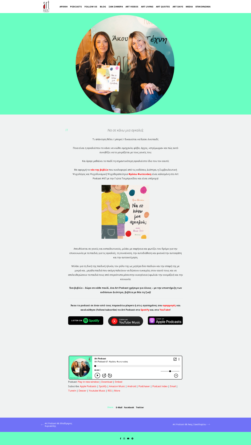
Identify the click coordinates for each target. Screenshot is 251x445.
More (117, 390)
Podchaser (144, 386)
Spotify (145, 309)
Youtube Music (97, 390)
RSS (110, 390)
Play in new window (88, 381)
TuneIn (72, 390)
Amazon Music (117, 386)
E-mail (119, 407)
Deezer (82, 390)
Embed (118, 381)
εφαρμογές (169, 305)
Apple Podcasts (88, 386)
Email (173, 386)
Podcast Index (159, 386)
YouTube (164, 309)
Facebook (129, 407)
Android (131, 386)
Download (106, 381)
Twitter (140, 407)
